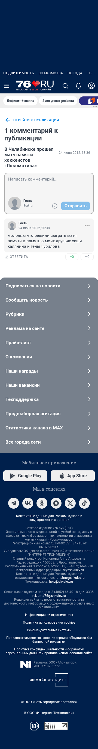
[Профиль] (91, 85)
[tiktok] (84, 503)
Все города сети (23, 442)
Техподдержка (22, 399)
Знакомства (51, 73)
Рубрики (14, 314)
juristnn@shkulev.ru (70, 578)
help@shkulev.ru (61, 581)
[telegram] (13, 503)
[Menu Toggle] (6, 85)
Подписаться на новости (32, 285)
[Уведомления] (78, 85)
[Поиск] (65, 85)
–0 (87, 257)
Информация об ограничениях (49, 615)
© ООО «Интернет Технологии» (49, 713)
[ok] (41, 503)
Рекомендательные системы (49, 630)
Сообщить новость (26, 300)
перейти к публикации (36, 120)
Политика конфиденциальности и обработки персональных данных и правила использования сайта (49, 651)
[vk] (27, 503)
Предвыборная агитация (33, 413)
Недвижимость (18, 73)
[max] (56, 503)
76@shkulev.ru (73, 570)
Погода (75, 73)
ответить (19, 257)
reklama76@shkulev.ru (49, 596)
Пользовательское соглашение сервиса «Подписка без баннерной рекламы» (49, 640)
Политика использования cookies (49, 622)
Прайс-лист (18, 342)
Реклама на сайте (24, 328)
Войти (28, 206)
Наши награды (21, 371)
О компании (18, 356)
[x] (70, 503)
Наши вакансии (22, 385)
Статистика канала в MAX (34, 427)
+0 (72, 257)
